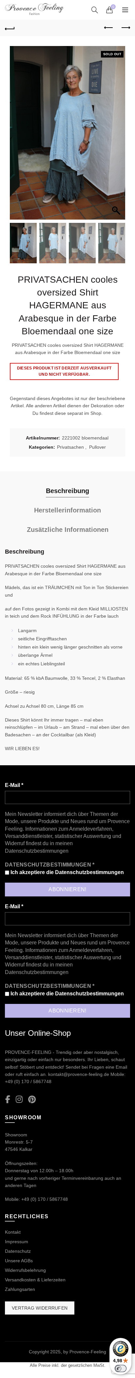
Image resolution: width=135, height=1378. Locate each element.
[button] (117, 136)
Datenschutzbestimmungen (36, 851)
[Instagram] (19, 1099)
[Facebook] (7, 1099)
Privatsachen (70, 447)
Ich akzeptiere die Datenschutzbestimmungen (66, 872)
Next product (125, 28)
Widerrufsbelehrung (25, 1270)
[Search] (94, 10)
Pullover (97, 447)
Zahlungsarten (20, 1289)
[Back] (10, 28)
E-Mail (14, 785)
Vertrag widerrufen (40, 1308)
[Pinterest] (32, 1099)
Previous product (109, 28)
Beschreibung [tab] (67, 490)
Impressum (16, 1241)
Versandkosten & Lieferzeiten (35, 1279)
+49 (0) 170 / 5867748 (28, 1081)
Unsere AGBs (19, 1260)
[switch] (120, 1368)
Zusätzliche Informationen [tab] (67, 529)
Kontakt (13, 1232)
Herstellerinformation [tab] (67, 510)
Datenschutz (18, 1251)
